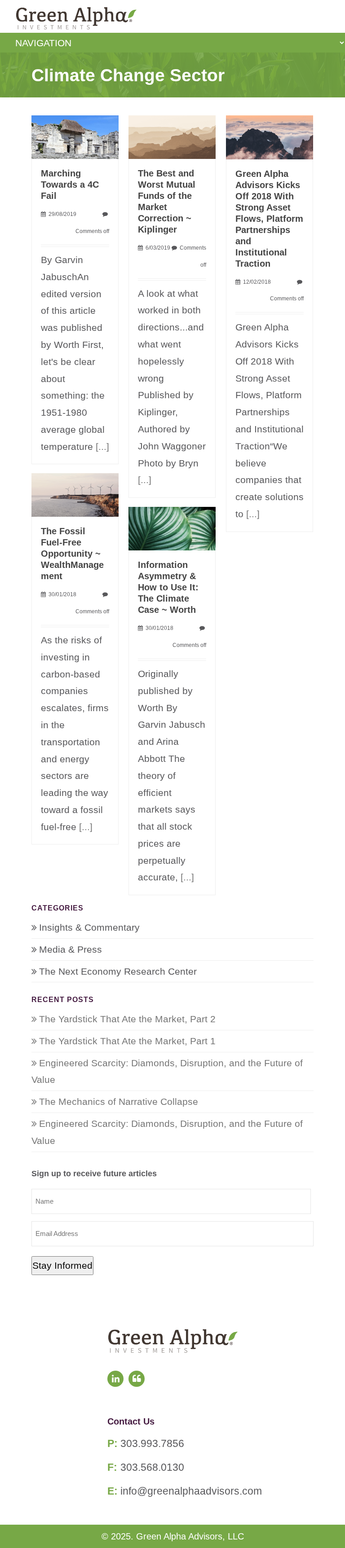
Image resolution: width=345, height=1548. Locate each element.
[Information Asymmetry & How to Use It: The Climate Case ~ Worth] (172, 528)
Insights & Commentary (89, 927)
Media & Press (70, 949)
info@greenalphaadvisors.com (191, 1491)
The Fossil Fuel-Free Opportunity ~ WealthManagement (72, 553)
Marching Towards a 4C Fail (70, 184)
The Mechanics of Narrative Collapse (118, 1101)
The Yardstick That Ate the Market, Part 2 (127, 1019)
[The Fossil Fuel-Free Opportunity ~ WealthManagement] (75, 494)
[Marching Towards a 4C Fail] (75, 136)
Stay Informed (62, 1265)
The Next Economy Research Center (118, 971)
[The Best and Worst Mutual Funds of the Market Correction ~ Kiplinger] (172, 136)
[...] (102, 446)
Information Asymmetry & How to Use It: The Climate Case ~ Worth (168, 587)
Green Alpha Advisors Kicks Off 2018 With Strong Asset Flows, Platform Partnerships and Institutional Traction (269, 218)
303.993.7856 (152, 1443)
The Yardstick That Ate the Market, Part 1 (127, 1041)
